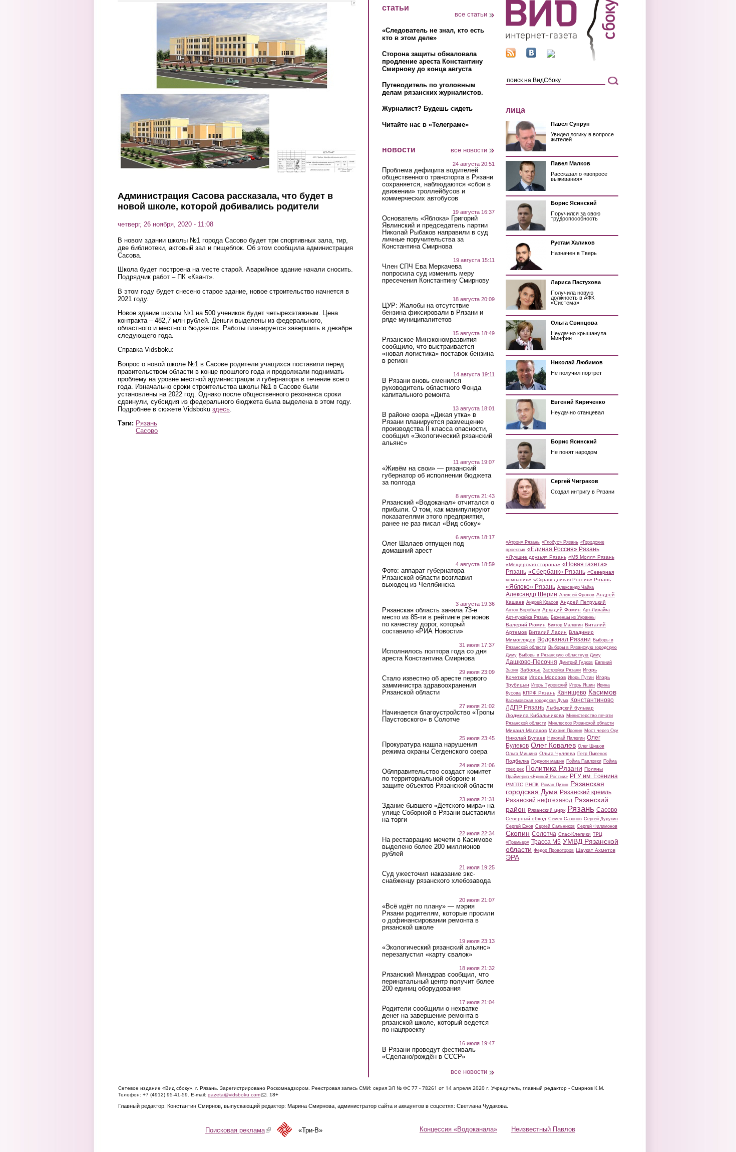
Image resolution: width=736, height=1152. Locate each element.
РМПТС (514, 784)
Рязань (146, 423)
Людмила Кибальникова (535, 715)
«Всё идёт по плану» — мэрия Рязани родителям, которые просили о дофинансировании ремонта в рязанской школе (438, 917)
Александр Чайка (575, 587)
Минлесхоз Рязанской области (581, 723)
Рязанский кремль (585, 792)
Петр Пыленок (592, 753)
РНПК (532, 784)
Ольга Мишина (521, 753)
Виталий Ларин (548, 632)
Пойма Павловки (583, 761)
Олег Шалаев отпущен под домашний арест (423, 547)
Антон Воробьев (523, 609)
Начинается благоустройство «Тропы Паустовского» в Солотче (438, 716)
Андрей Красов (542, 602)
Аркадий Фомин (561, 609)
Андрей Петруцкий (583, 602)
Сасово (147, 430)
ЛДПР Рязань (525, 707)
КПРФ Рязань (539, 693)
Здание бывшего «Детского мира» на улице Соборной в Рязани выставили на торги (438, 812)
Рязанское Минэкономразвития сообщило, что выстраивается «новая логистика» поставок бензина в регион (438, 350)
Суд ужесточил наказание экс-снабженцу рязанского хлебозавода (436, 877)
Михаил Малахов (526, 730)
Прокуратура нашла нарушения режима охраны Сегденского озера (434, 748)
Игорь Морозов (547, 677)
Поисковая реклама (238, 1130)
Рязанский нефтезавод (539, 800)
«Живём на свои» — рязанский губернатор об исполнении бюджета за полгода (436, 475)
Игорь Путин (581, 677)
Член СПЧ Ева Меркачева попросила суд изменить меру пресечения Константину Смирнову (435, 273)
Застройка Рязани (562, 669)
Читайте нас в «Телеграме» (425, 124)
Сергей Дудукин (601, 818)
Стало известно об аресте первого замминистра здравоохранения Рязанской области (434, 685)
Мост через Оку (601, 730)
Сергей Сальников (555, 826)
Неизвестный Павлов (543, 1129)
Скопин (518, 833)
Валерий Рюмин (526, 624)
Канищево (571, 692)
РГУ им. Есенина (594, 776)
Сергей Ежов (519, 826)
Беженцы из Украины (573, 617)
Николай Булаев (525, 738)
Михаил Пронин (565, 730)
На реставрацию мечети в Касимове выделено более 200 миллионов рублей (437, 846)
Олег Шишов (591, 746)
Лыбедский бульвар (570, 708)
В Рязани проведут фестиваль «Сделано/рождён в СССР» (429, 1053)
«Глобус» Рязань (560, 542)
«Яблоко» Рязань (530, 586)
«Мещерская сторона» (533, 564)
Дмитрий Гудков (576, 662)
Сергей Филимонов (597, 826)
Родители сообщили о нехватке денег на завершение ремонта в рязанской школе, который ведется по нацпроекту (435, 1019)
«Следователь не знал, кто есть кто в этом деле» (433, 34)
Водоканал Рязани (564, 639)
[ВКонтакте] (531, 55)
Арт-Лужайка (596, 609)
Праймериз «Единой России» (537, 776)
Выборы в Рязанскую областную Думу (560, 654)
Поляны (593, 769)
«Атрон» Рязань (523, 542)
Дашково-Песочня (531, 661)
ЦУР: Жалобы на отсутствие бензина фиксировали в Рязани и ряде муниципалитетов (432, 312)
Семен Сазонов (565, 818)
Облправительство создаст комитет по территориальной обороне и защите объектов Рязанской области (437, 778)
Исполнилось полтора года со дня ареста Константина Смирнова (434, 655)
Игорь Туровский (549, 684)
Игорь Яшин (582, 684)
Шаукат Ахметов (595, 850)
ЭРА (512, 857)
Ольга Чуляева (557, 753)
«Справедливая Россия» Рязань (572, 579)
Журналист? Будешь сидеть (427, 108)
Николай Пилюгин (566, 738)
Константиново (592, 700)
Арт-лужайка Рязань (527, 617)
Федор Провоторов (554, 850)
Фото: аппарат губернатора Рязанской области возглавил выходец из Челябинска (427, 577)
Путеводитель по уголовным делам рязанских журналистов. (432, 88)
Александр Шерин (531, 594)
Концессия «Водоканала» (458, 1129)
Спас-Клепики (574, 834)
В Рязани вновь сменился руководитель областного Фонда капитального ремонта (431, 387)
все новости (469, 150)
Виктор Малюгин (565, 624)
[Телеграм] (551, 55)
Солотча (544, 833)
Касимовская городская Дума (537, 700)
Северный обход (526, 818)
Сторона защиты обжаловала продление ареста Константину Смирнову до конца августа (432, 61)
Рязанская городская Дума (555, 788)
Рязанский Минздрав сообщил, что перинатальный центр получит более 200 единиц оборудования (438, 981)
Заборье (530, 669)
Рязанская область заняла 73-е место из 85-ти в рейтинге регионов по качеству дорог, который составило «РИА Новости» (435, 621)
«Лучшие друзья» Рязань (536, 557)
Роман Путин (554, 784)
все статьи (471, 14)
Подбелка (517, 761)
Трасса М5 (546, 841)
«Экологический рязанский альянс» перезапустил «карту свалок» (436, 951)
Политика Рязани (554, 768)
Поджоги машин (547, 761)
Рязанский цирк (546, 810)
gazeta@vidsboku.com (237, 1094)
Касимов (602, 692)
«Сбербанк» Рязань (556, 571)
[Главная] (562, 59)
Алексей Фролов (576, 594)
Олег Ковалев (553, 745)
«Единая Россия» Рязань (563, 549)
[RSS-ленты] (511, 55)
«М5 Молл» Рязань (591, 557)
